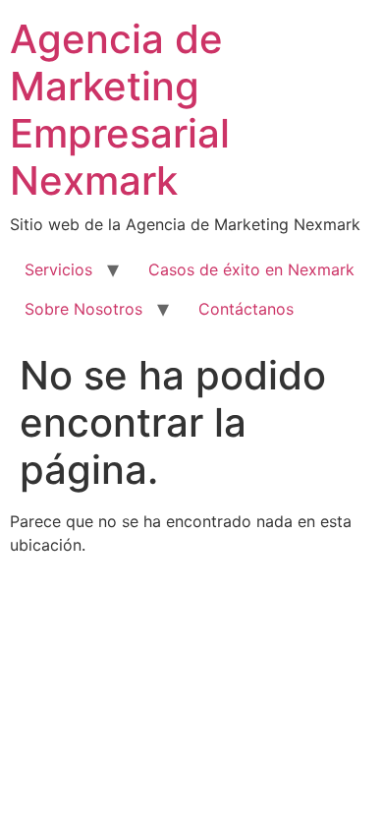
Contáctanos (246, 309)
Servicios (58, 269)
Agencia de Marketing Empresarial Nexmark (120, 110)
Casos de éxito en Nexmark (251, 269)
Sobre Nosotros (83, 309)
